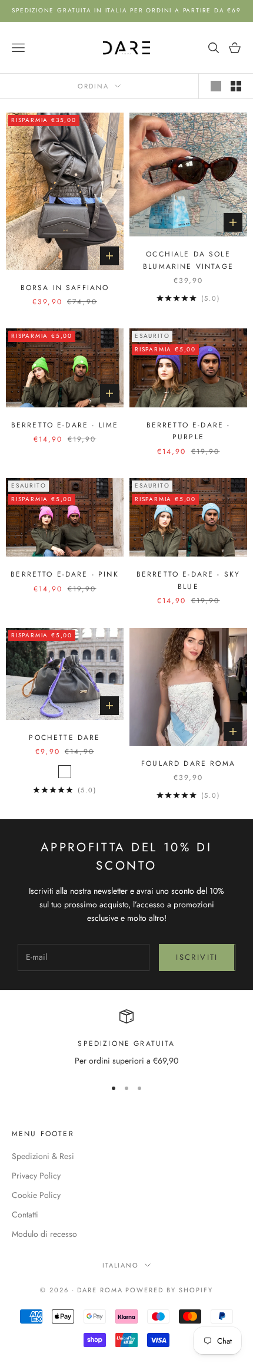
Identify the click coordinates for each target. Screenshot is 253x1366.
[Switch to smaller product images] (236, 86)
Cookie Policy (36, 1195)
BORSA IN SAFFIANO (65, 287)
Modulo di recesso (44, 1234)
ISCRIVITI (197, 957)
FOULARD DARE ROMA (188, 763)
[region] (126, 1038)
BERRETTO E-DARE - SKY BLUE (188, 580)
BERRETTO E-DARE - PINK (65, 574)
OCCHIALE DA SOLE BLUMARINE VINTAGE (188, 260)
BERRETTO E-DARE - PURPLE (189, 431)
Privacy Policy (36, 1175)
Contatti (25, 1214)
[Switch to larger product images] (216, 86)
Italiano (120, 1265)
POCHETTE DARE (64, 737)
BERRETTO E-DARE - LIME (65, 425)
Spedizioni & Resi (43, 1156)
